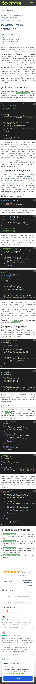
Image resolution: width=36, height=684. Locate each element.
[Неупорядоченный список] (15, 602)
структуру (17, 322)
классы (8, 413)
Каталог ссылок (10, 541)
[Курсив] (6, 602)
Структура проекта (9, 18)
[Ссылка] (22, 602)
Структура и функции (10, 41)
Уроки (3, 15)
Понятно (18, 678)
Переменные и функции (11, 39)
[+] (27, 602)
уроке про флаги (23, 93)
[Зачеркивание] (11, 602)
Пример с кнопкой (8, 37)
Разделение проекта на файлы (28, 582)
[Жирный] (4, 602)
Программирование (16, 15)
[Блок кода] (20, 602)
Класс (5, 44)
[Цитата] (18, 602)
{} (24, 602)
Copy (34, 104)
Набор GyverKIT (10, 534)
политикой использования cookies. (14, 673)
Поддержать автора (11, 555)
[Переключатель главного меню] (31, 3)
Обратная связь (10, 548)
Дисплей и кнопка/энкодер (9, 583)
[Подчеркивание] (8, 602)
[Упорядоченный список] (13, 602)
